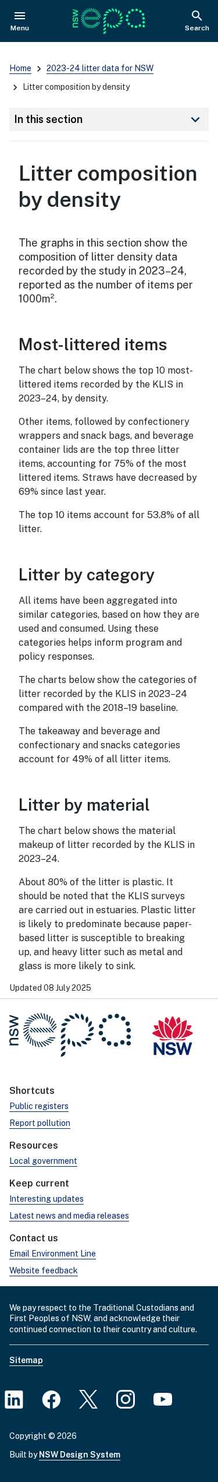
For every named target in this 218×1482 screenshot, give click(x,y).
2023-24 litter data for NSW (100, 68)
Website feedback (43, 1270)
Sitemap (26, 1360)
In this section (109, 119)
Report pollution (39, 1123)
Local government (43, 1161)
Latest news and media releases (69, 1215)
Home (20, 68)
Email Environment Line (52, 1253)
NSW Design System (79, 1454)
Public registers (39, 1106)
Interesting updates (46, 1198)
